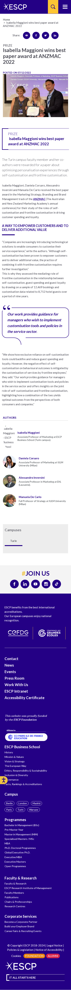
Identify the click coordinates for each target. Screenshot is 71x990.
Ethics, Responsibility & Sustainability (26, 770)
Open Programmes (15, 866)
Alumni (53, 955)
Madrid (36, 803)
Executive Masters (15, 861)
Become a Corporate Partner (21, 921)
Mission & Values (14, 756)
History (9, 752)
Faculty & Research (21, 878)
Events (10, 671)
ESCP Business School (22, 747)
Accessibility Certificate (24, 697)
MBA (7, 843)
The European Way (15, 765)
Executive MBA (13, 857)
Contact (11, 658)
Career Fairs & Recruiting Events (23, 931)
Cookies (16, 955)
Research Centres (15, 906)
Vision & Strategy (15, 761)
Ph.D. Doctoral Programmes (20, 847)
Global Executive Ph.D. (17, 852)
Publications (12, 897)
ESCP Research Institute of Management (28, 888)
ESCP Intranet (16, 691)
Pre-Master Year (14, 829)
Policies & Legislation (20, 949)
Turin (20, 809)
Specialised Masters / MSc (19, 838)
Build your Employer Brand (19, 926)
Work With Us (16, 684)
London (22, 803)
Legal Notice (54, 945)
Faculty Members (14, 892)
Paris (9, 809)
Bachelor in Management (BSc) (22, 825)
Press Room (14, 678)
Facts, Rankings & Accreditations (23, 784)
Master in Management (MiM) (21, 834)
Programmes (15, 819)
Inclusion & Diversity (16, 775)
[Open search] (53, 7)
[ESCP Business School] (14, 7)
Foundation (34, 955)
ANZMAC (39, 199)
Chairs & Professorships (18, 901)
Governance (12, 779)
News (9, 665)
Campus (11, 794)
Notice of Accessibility (49, 949)
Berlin (9, 803)
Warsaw (33, 809)
